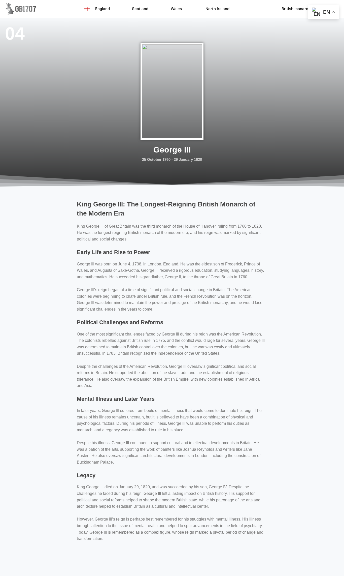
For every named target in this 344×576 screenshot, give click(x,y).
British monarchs (297, 8)
